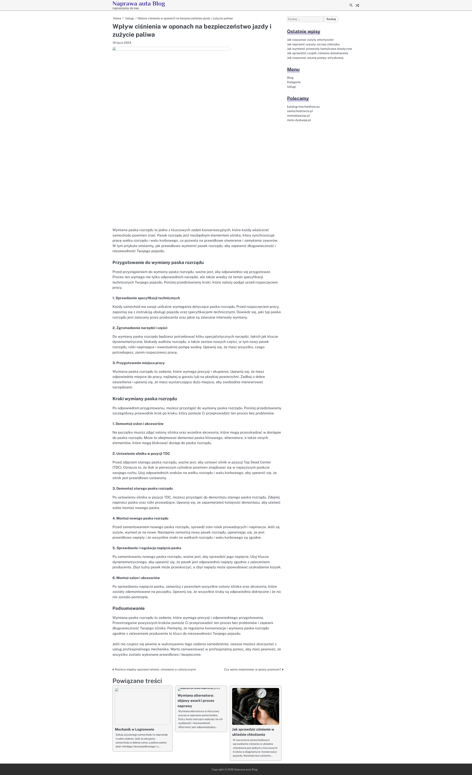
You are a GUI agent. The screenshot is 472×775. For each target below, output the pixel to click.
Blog (290, 77)
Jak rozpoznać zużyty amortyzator (310, 40)
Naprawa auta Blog (138, 3)
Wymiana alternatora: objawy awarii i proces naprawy (196, 700)
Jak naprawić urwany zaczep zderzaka (313, 44)
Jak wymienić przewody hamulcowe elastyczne (319, 49)
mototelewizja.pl (298, 115)
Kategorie (294, 82)
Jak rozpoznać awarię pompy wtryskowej (315, 58)
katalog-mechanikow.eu (303, 106)
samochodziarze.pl (300, 111)
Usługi (291, 86)
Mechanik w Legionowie (134, 729)
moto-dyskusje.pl (299, 120)
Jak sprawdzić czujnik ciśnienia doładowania (317, 53)
